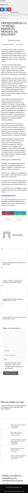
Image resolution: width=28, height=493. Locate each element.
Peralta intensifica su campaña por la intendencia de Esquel (12, 478)
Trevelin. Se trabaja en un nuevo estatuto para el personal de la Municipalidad (18, 441)
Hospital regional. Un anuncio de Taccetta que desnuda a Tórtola (14, 318)
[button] (14, 14)
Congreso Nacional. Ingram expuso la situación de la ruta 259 (12, 299)
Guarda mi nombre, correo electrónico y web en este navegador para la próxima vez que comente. (14, 365)
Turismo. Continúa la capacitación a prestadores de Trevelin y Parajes (12, 281)
